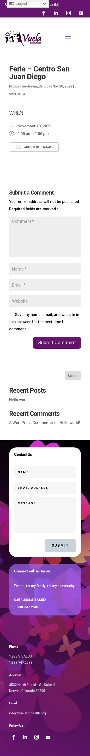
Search (73, 375)
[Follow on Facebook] (43, 12)
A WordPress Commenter (31, 423)
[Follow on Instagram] (68, 12)
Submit (60, 545)
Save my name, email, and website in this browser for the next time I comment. (44, 322)
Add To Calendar (37, 147)
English (21, 3)
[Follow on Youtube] (80, 12)
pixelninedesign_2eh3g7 (31, 86)
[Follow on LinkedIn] (55, 12)
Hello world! (19, 400)
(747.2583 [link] (50, 4)
